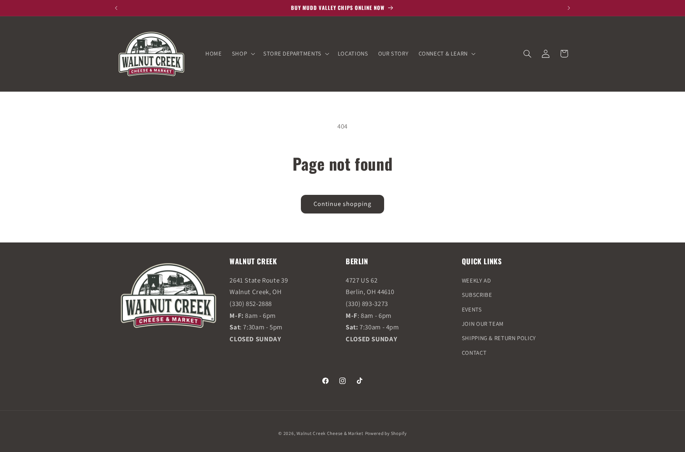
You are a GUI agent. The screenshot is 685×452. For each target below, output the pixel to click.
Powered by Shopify (386, 433)
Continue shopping (343, 204)
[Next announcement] (569, 8)
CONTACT (474, 352)
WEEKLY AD (476, 280)
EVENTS (472, 309)
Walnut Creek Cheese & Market (330, 433)
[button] (242, 53)
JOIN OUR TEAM (483, 323)
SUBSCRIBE (477, 294)
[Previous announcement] (116, 8)
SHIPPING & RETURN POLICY (499, 338)
